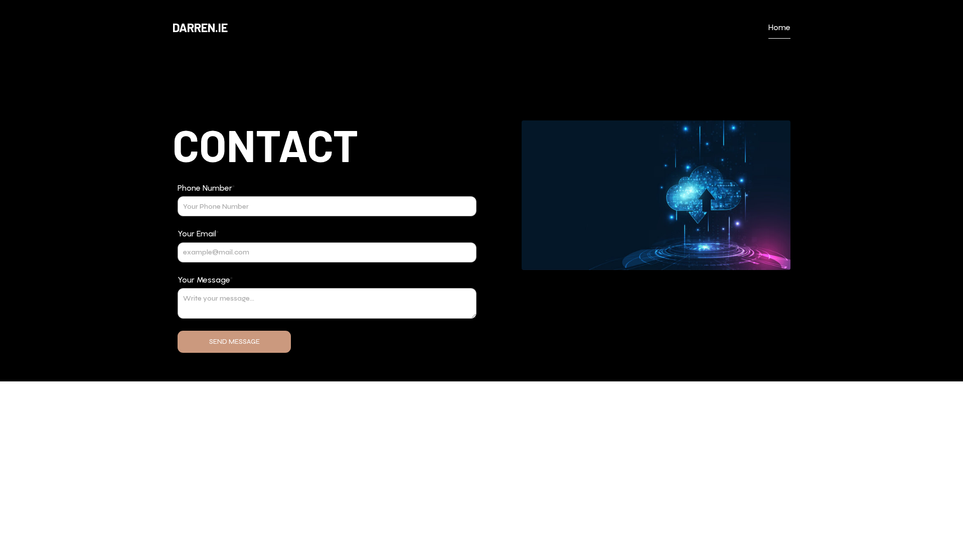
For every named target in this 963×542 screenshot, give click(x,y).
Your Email (198, 233)
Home (779, 27)
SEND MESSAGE (234, 341)
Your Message (205, 280)
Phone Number (206, 188)
